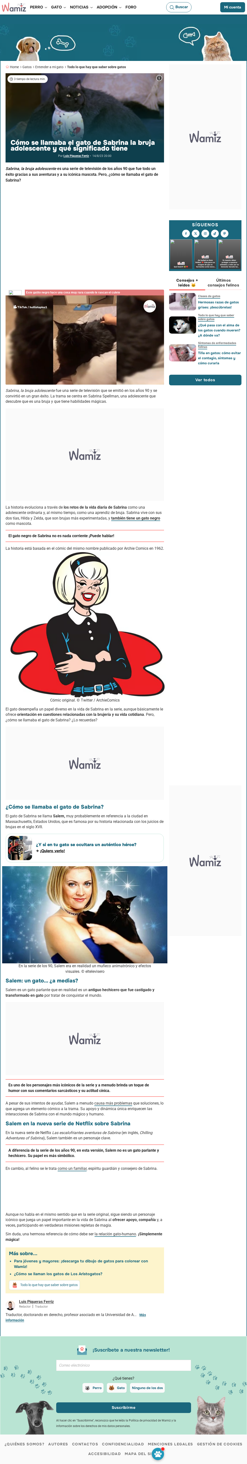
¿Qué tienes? (123, 1378)
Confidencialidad (123, 1444)
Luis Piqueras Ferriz (76, 156)
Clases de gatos (209, 296)
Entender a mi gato (49, 67)
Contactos (85, 1444)
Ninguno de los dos (147, 1388)
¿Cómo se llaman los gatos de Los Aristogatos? (58, 1273)
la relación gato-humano (115, 1234)
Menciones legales (170, 1444)
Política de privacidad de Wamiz (150, 1420)
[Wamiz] (14, 7)
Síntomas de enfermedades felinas (217, 345)
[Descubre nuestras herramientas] (158, 1454)
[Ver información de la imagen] (159, 78)
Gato (121, 1388)
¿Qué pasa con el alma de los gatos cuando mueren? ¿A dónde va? (219, 330)
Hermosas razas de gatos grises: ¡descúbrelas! (218, 304)
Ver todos (205, 379)
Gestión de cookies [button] (220, 1444)
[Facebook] (186, 233)
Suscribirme (124, 1407)
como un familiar (72, 1168)
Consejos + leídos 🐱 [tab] (187, 283)
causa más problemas (113, 1103)
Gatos (27, 67)
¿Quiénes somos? (25, 1444)
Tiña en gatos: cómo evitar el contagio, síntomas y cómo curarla (219, 358)
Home (14, 67)
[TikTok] (215, 233)
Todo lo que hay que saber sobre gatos (96, 67)
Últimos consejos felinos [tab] (223, 283)
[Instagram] (205, 233)
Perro (97, 1388)
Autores (58, 1444)
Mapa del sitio (142, 1453)
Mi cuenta (232, 7)
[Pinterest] (224, 233)
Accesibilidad (104, 1453)
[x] (195, 233)
